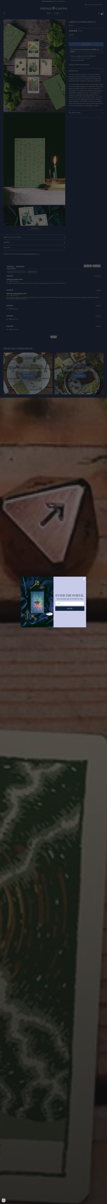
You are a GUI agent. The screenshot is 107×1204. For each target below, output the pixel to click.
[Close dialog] (84, 578)
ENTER (69, 608)
